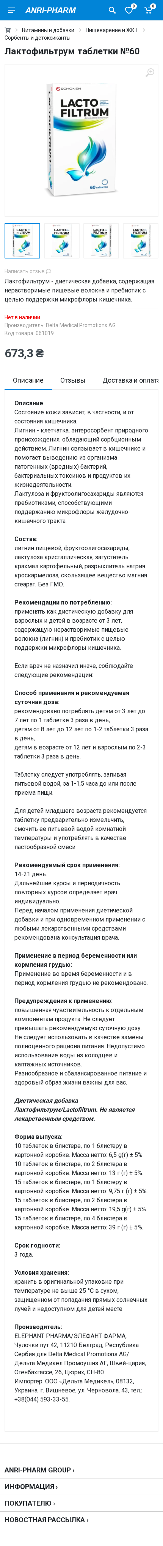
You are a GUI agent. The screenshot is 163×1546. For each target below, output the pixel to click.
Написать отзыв (25, 271)
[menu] (11, 10)
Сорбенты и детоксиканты (38, 38)
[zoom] (149, 73)
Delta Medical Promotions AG (81, 325)
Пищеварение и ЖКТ (112, 30)
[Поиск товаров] (112, 10)
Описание (28, 380)
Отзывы (73, 380)
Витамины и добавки (48, 30)
